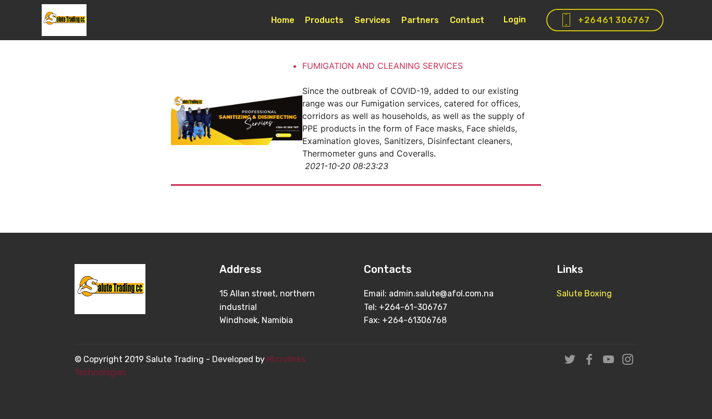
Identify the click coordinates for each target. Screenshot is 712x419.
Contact (467, 20)
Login (515, 20)
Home (282, 20)
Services (372, 20)
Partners (420, 20)
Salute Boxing (584, 293)
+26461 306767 (614, 20)
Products (324, 20)
